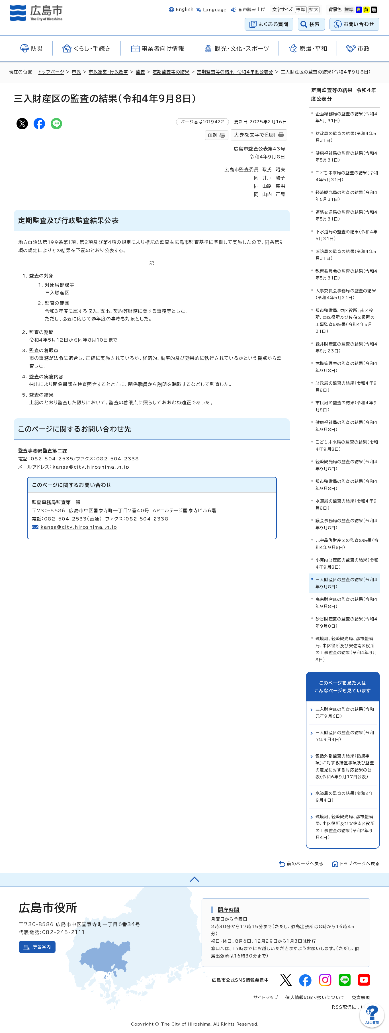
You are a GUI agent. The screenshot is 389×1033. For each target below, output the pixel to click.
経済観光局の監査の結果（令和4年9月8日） (347, 465)
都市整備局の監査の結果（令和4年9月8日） (347, 484)
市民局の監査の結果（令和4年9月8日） (346, 406)
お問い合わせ (358, 24)
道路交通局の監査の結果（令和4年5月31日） (347, 215)
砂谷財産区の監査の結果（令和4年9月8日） (347, 622)
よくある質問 (273, 24)
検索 (315, 24)
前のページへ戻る (305, 863)
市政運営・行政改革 (108, 72)
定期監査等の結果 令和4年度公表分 (235, 72)
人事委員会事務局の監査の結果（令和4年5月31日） (346, 294)
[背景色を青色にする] (359, 10)
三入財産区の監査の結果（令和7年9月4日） (345, 736)
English (185, 9)
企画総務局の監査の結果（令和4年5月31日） (347, 117)
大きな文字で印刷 (254, 134)
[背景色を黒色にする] (374, 10)
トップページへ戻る (360, 863)
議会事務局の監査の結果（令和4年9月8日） (347, 524)
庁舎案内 (41, 947)
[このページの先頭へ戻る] (194, 880)
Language (215, 10)
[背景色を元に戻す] (349, 10)
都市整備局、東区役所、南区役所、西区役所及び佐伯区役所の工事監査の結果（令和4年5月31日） (345, 320)
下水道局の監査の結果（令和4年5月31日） (347, 235)
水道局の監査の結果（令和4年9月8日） (346, 504)
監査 (140, 72)
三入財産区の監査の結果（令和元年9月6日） (345, 712)
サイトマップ (266, 997)
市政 (76, 72)
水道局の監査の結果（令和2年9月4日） (344, 796)
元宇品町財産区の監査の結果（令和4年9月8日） (347, 543)
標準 (300, 9)
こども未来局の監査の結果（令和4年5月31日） (347, 176)
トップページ (51, 72)
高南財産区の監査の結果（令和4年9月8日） (347, 602)
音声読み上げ (251, 9)
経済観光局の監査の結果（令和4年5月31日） (347, 195)
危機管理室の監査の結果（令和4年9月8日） (347, 366)
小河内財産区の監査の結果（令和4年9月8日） (347, 563)
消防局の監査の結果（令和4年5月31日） (346, 254)
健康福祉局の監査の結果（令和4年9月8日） (347, 425)
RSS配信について (351, 1007)
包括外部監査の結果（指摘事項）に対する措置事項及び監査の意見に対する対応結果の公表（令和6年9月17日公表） (345, 766)
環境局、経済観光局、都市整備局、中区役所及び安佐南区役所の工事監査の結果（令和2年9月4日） (345, 827)
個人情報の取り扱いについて (315, 997)
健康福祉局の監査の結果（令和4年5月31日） (347, 156)
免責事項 (361, 997)
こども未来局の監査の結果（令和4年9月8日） (347, 445)
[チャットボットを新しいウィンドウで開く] (372, 1026)
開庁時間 (229, 909)
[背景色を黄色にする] (366, 10)
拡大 (313, 9)
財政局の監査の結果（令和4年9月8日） (346, 386)
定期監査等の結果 (171, 72)
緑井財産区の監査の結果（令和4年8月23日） (347, 347)
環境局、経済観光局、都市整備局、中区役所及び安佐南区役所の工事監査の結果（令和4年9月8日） (346, 649)
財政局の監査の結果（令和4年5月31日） (346, 136)
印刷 (212, 135)
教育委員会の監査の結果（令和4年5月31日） (347, 274)
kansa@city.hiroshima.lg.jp (78, 527)
